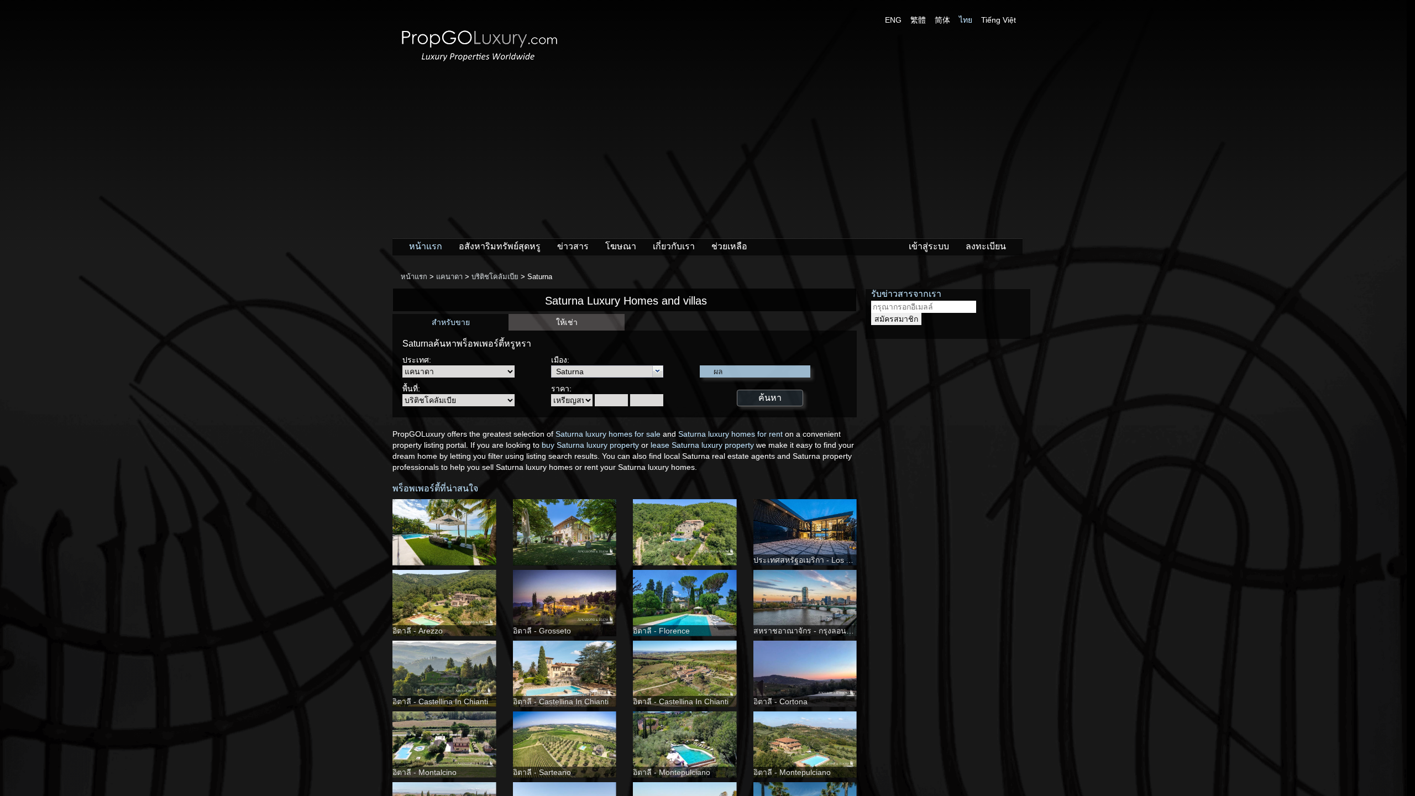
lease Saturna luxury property (702, 445)
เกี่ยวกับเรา (674, 246)
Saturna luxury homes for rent (730, 434)
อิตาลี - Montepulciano (671, 772)
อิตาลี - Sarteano (542, 772)
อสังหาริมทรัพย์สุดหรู (500, 246)
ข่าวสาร (573, 246)
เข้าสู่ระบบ (929, 246)
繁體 (918, 19)
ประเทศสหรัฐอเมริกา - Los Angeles (813, 560)
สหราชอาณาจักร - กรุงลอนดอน (807, 630)
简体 (942, 19)
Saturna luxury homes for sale (608, 434)
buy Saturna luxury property (590, 445)
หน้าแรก (425, 246)
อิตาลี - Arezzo (417, 630)
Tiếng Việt (998, 19)
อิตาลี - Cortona (780, 701)
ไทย (965, 19)
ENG (893, 19)
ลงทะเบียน (986, 246)
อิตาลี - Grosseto (542, 630)
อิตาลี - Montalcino (424, 772)
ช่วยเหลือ (729, 246)
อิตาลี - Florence (661, 630)
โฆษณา (620, 246)
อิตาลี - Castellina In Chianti (440, 701)
